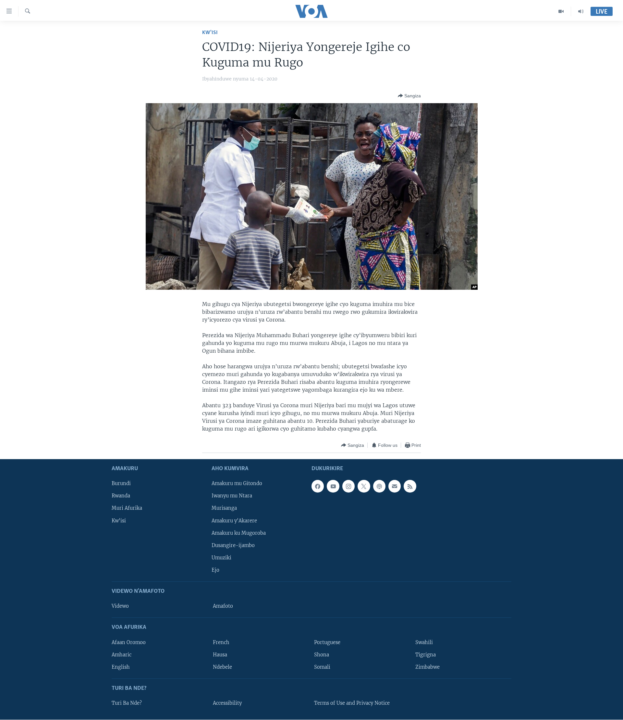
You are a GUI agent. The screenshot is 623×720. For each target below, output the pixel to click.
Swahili (424, 642)
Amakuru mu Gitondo (237, 484)
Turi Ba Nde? (127, 703)
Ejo (215, 570)
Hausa (220, 655)
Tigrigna (425, 655)
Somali (322, 667)
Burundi (121, 484)
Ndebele (222, 667)
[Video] (561, 11)
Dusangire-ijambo (233, 545)
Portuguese (327, 642)
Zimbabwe (427, 667)
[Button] (409, 96)
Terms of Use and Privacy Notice (352, 703)
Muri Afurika (127, 508)
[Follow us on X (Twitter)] (364, 486)
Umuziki (221, 558)
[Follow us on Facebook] (318, 486)
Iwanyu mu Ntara (232, 496)
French (221, 642)
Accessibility (227, 703)
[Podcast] (379, 486)
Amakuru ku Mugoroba (239, 533)
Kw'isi (210, 32)
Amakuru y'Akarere (234, 521)
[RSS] (410, 486)
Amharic (121, 655)
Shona (321, 655)
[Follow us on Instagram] (348, 486)
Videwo (120, 606)
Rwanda (121, 496)
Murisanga (224, 508)
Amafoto (223, 606)
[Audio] (581, 11)
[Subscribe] (394, 486)
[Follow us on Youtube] (333, 486)
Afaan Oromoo (129, 642)
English (121, 667)
